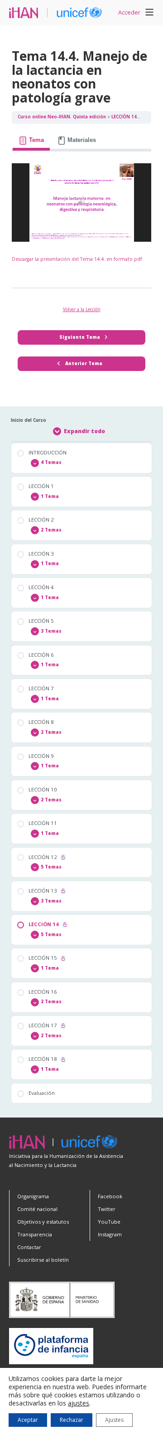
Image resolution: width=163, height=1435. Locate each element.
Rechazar (71, 1420)
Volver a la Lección (82, 309)
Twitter (106, 1209)
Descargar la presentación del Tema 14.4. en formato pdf (77, 259)
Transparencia (34, 1234)
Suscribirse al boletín (43, 1259)
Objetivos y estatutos (43, 1221)
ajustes (78, 1403)
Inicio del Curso (28, 420)
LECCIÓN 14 (124, 117)
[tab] (31, 140)
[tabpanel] (81, 216)
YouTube (109, 1221)
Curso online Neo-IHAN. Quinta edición (62, 117)
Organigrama (33, 1196)
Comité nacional (37, 1209)
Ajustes (114, 1420)
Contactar (29, 1247)
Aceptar (28, 1420)
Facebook (110, 1196)
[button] (149, 14)
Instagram (110, 1234)
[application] (81, 202)
